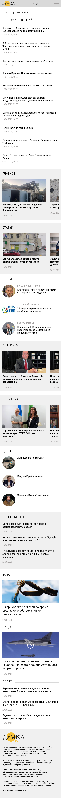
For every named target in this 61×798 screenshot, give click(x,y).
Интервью (10, 344)
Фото (6, 574)
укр (32, 3)
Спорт (7, 681)
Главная (6, 12)
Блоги (7, 279)
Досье (7, 450)
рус (36, 3)
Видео (7, 626)
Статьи (7, 227)
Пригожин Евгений (21, 12)
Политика (10, 399)
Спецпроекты (13, 516)
